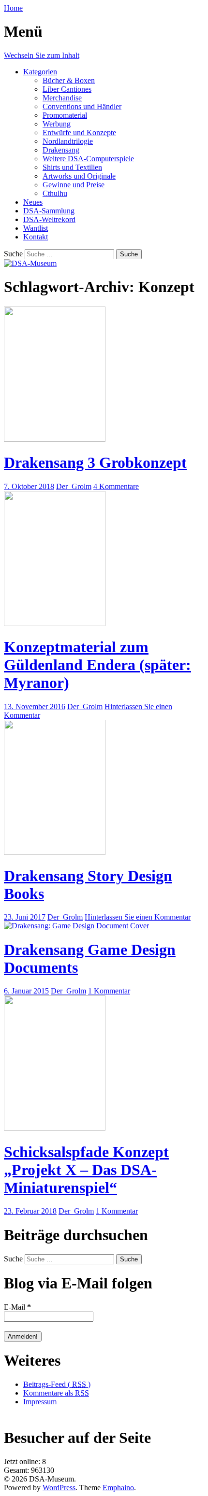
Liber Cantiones (67, 89)
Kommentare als (56, 1393)
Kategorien (40, 72)
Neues (33, 202)
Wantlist (35, 228)
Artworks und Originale (79, 176)
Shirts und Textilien (72, 167)
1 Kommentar (109, 991)
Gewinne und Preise (73, 185)
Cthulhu (55, 193)
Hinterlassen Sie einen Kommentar (138, 917)
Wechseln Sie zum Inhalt (41, 55)
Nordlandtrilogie (68, 141)
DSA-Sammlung (48, 211)
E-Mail (17, 1307)
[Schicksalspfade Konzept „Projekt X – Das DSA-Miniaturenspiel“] (54, 1128)
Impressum (40, 1402)
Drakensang (61, 150)
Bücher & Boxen (69, 80)
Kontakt (35, 237)
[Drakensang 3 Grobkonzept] (54, 439)
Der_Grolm (73, 486)
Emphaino (118, 1487)
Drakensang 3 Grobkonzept (95, 462)
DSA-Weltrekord (49, 219)
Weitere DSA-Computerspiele (88, 158)
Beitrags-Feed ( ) (56, 1384)
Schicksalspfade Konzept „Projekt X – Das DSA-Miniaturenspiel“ (86, 1169)
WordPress (59, 1487)
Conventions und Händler (82, 106)
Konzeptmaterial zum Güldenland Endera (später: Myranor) (97, 664)
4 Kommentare (116, 486)
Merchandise (62, 98)
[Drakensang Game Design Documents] (76, 926)
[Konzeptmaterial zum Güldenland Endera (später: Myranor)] (54, 623)
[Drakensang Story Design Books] (54, 852)
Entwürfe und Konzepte (79, 132)
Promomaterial (65, 115)
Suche (13, 254)
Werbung (57, 124)
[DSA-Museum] (30, 263)
